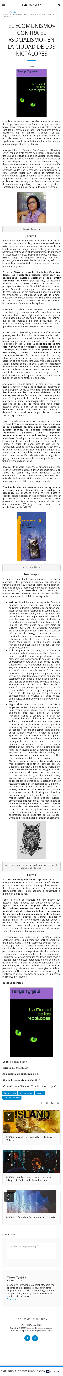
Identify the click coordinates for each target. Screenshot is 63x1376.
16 (9, 1156)
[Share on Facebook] (41, 1103)
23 (9, 1196)
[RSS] (58, 1103)
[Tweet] (46, 1103)
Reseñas (13, 12)
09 (9, 1116)
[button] (3, 4)
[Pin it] (52, 1103)
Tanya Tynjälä (10, 1093)
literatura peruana (12, 1097)
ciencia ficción (26, 1093)
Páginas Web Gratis (43, 1330)
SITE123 (30, 1330)
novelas (40, 1093)
